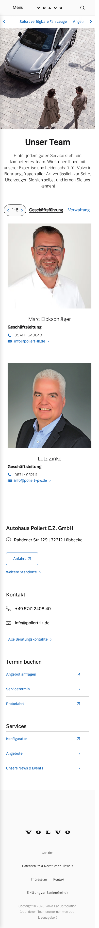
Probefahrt (15, 704)
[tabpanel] (49, 363)
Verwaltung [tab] (79, 210)
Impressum (39, 880)
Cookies (48, 853)
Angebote (14, 753)
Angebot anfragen (21, 674)
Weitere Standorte (21, 572)
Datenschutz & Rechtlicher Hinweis (47, 866)
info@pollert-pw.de (30, 480)
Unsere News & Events (24, 768)
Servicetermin (18, 689)
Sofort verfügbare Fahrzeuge (43, 21)
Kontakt (58, 880)
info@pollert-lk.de (29, 341)
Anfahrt (19, 558)
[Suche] (82, 7)
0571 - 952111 (25, 474)
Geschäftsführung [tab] (46, 210)
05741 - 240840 (28, 335)
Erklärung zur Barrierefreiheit (47, 893)
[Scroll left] (5, 21)
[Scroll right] (90, 21)
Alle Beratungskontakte (28, 639)
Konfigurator (16, 739)
